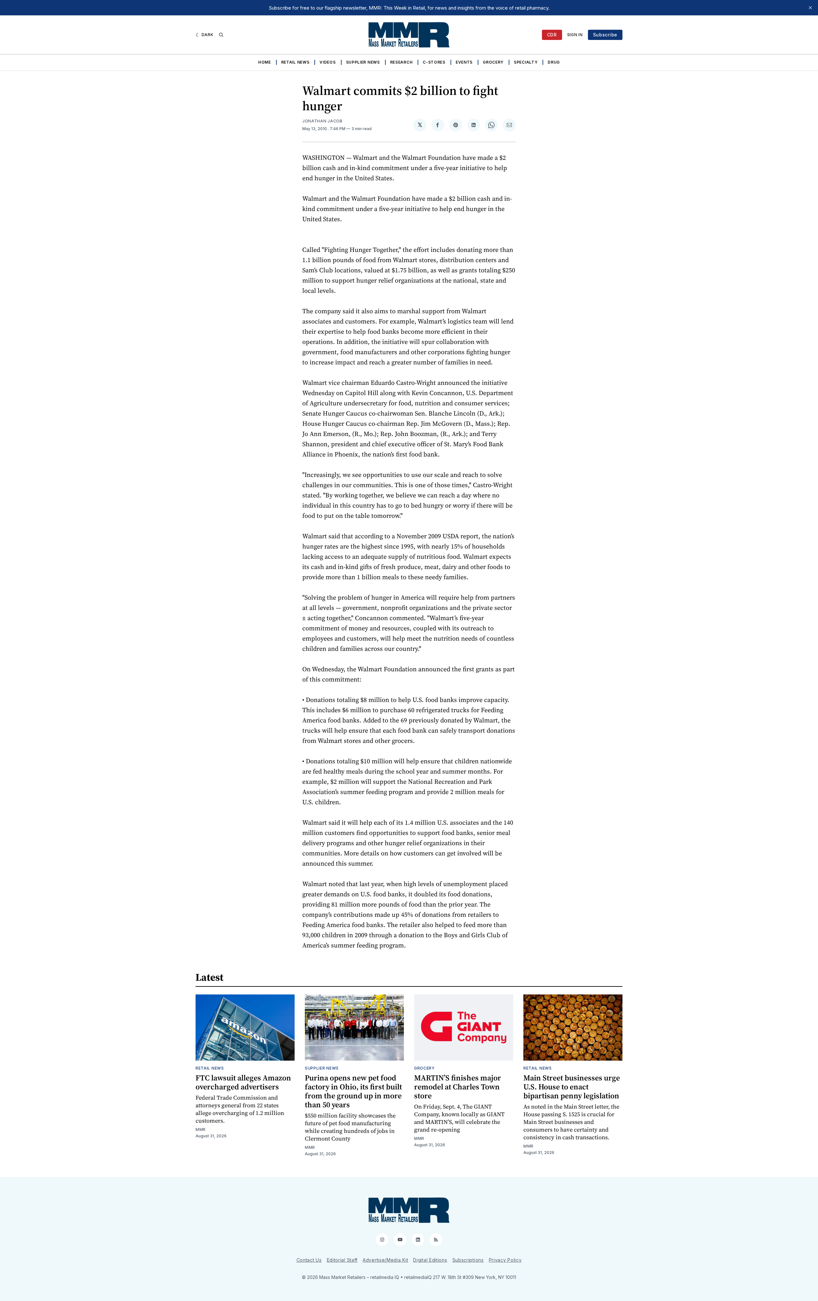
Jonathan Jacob (322, 121)
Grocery (493, 62)
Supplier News (363, 62)
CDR (552, 34)
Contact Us (309, 1260)
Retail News (295, 62)
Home (264, 62)
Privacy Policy (505, 1260)
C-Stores (434, 62)
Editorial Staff (342, 1260)
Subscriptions (468, 1260)
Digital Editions (430, 1260)
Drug (554, 62)
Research (401, 62)
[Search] (221, 34)
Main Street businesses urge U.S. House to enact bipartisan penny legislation (571, 1086)
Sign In (575, 34)
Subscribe (605, 34)
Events (464, 62)
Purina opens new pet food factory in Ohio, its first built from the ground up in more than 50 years (353, 1091)
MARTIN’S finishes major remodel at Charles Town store (457, 1086)
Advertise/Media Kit (385, 1260)
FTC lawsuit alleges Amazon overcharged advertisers (243, 1082)
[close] (810, 8)
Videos (328, 62)
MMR (201, 1129)
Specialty (525, 62)
